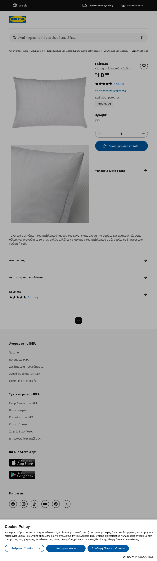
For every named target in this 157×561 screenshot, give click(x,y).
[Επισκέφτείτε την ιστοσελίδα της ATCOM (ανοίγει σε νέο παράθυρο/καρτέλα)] (138, 556)
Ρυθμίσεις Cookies (22, 548)
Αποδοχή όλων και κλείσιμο (108, 548)
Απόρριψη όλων (66, 548)
